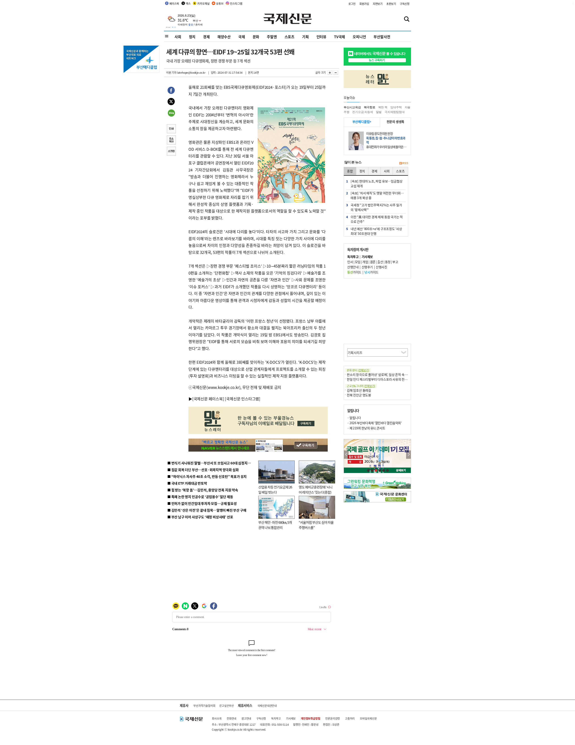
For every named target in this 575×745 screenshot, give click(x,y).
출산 (380, 261)
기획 (305, 36)
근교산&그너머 (361, 386)
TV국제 (339, 36)
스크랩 (171, 152)
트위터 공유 (171, 102)
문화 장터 (358, 370)
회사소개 (216, 718)
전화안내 (231, 718)
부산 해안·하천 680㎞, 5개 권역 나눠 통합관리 (275, 525)
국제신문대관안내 (267, 705)
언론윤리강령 (332, 718)
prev (346, 454)
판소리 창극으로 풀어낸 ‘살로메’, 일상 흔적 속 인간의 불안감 (385, 374)
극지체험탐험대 (395, 112)
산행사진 (381, 267)
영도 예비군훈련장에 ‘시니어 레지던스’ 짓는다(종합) (315, 489)
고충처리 (350, 718)
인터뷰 (321, 36)
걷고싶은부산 (226, 705)
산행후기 (367, 267)
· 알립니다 (354, 417)
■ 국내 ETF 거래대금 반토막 (187, 483)
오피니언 (359, 36)
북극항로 (369, 107)
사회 (178, 36)
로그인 (352, 4)
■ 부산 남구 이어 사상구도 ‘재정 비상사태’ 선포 (200, 516)
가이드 (354, 272)
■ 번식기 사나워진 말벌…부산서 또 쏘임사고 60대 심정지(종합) (211, 463)
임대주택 (396, 107)
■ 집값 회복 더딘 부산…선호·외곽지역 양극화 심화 (203, 469)
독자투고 (276, 718)
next (408, 454)
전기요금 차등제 (362, 112)
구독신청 (404, 4)
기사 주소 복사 (171, 140)
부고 (395, 261)
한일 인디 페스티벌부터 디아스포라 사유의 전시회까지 (381, 379)
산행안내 (352, 267)
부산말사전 (382, 36)
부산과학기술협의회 (204, 705)
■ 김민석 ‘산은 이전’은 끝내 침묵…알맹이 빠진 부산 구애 (206, 510)
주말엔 (272, 36)
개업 (365, 261)
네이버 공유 (171, 113)
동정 (388, 261)
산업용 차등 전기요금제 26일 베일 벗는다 (275, 489)
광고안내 (246, 718)
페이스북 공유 (171, 91)
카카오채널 (203, 3)
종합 (350, 171)
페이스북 (174, 3)
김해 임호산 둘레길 (359, 390)
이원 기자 (171, 72)
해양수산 (224, 36)
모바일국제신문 (368, 718)
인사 (350, 261)
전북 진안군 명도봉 (359, 395)
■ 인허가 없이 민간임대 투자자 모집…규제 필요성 (202, 503)
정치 (192, 36)
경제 (206, 36)
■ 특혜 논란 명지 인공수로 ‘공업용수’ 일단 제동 (200, 496)
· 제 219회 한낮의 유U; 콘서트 (366, 428)
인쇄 (171, 129)
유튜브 (219, 3)
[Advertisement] (377, 311)
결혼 (373, 261)
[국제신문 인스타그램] (242, 398)
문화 (256, 36)
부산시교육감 (352, 107)
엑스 (188, 3)
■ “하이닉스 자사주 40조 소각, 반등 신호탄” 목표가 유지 (207, 476)
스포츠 (289, 36)
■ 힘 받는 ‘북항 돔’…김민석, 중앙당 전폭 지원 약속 (202, 490)
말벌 (379, 112)
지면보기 (378, 4)
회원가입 (364, 4)
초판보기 (391, 4)
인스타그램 (236, 3)
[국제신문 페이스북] (208, 398)
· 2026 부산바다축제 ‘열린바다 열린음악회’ (374, 423)
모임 (357, 261)
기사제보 (291, 718)
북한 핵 (382, 107)
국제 (241, 36)
